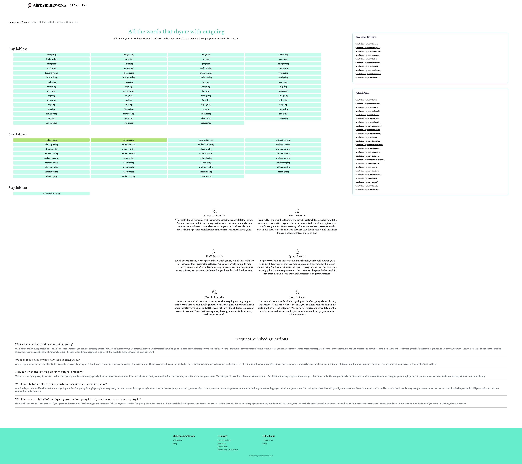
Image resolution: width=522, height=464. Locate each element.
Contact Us (268, 440)
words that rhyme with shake (367, 171)
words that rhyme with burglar (368, 122)
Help (265, 443)
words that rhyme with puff (366, 182)
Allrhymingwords (49, 5)
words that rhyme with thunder (368, 141)
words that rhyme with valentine (368, 73)
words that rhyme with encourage (369, 144)
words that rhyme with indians (368, 148)
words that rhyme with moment (368, 126)
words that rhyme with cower (367, 77)
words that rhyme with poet (367, 66)
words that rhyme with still (366, 178)
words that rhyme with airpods (368, 47)
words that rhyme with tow (366, 167)
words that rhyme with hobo (367, 114)
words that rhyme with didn (367, 186)
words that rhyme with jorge (367, 107)
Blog (84, 5)
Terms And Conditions (228, 449)
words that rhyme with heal (366, 58)
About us (222, 443)
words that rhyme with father (367, 156)
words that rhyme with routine (368, 103)
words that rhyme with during (367, 55)
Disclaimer (223, 446)
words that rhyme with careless (368, 51)
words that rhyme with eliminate (368, 174)
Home (11, 22)
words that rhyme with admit (367, 118)
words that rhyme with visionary (368, 133)
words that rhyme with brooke (368, 111)
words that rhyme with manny (368, 62)
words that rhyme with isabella (368, 129)
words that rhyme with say (366, 137)
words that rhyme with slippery (368, 70)
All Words (75, 5)
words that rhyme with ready (367, 189)
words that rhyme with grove (367, 163)
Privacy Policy (224, 440)
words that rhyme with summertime (370, 159)
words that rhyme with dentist (368, 152)
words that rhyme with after (367, 44)
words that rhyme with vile (366, 100)
